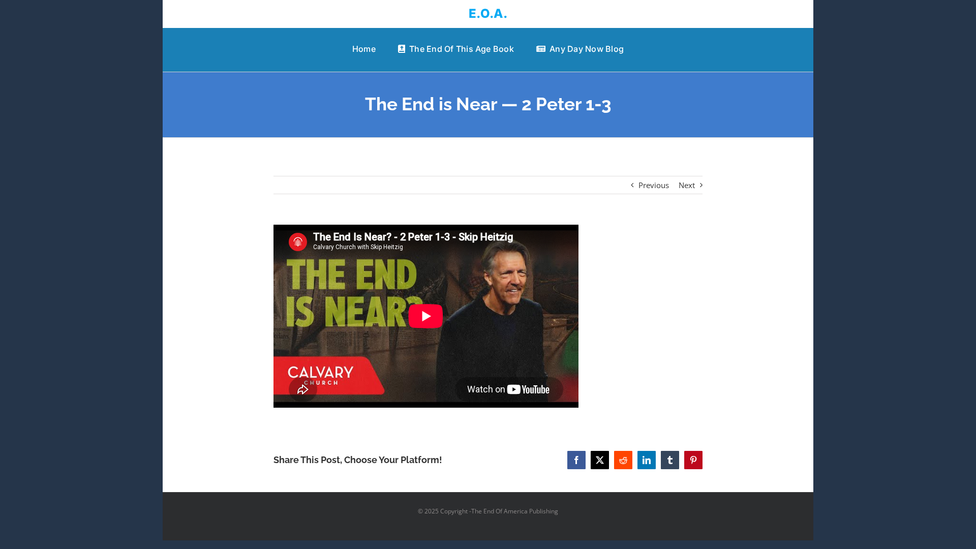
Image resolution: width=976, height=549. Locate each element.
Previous (653, 185)
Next (687, 185)
